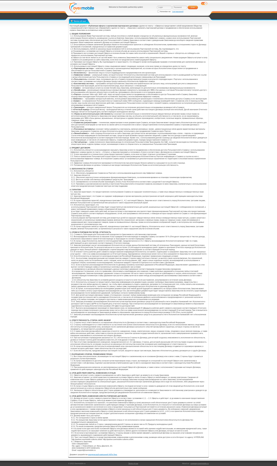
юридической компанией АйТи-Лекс (102, 455)
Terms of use (133, 464)
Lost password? (178, 11)
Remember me (165, 11)
